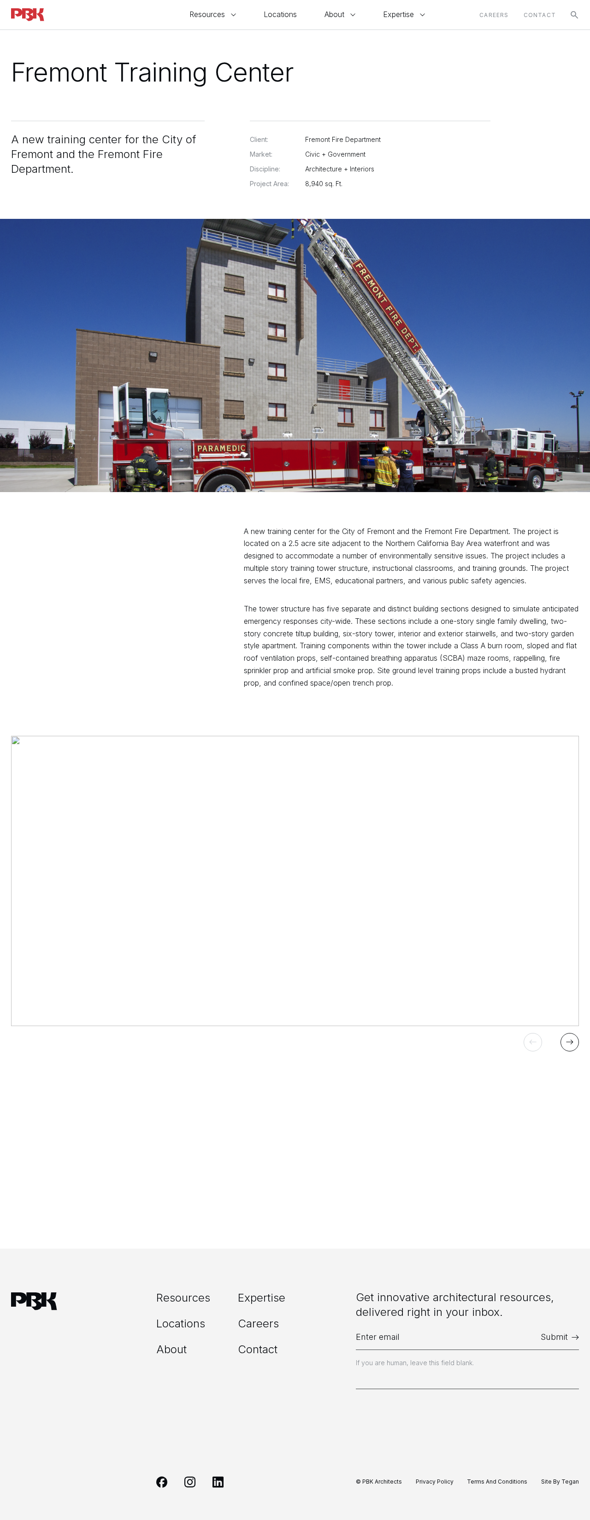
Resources (207, 14)
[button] (533, 1042)
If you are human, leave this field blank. (415, 1363)
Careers (493, 15)
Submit (554, 1337)
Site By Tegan (560, 1481)
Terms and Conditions (497, 1481)
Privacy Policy (435, 1481)
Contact (540, 15)
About (334, 14)
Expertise (398, 14)
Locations (280, 14)
